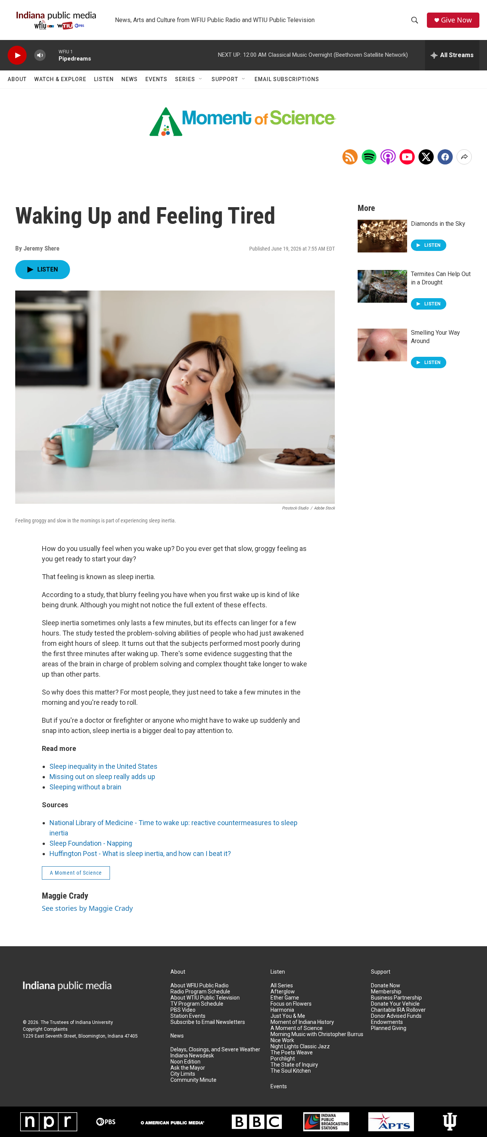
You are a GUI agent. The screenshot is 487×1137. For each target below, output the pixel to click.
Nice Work (282, 1040)
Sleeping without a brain (85, 787)
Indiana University (94, 1022)
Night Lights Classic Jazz (300, 1046)
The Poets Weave (292, 1053)
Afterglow (283, 992)
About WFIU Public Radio (199, 985)
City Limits (182, 1074)
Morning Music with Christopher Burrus (317, 1034)
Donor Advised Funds (396, 1016)
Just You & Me (288, 1016)
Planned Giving (388, 1028)
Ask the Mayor (187, 1068)
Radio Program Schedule (200, 992)
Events (156, 79)
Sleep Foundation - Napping (90, 843)
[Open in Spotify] (369, 156)
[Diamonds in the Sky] (382, 236)
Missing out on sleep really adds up (102, 777)
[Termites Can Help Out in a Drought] (382, 286)
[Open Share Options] (464, 156)
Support (225, 79)
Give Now (456, 20)
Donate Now (385, 985)
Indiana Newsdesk (192, 1056)
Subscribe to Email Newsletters (207, 1022)
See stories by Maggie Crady (87, 908)
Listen (104, 79)
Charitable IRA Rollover (398, 1010)
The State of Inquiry (294, 1065)
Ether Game (285, 998)
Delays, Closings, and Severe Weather (215, 1049)
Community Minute (193, 1080)
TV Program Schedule (196, 1004)
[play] (17, 55)
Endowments (387, 1022)
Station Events (187, 1016)
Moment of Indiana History (302, 1022)
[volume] (39, 55)
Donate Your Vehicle (395, 1004)
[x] (426, 156)
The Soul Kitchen (291, 1071)
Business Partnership (396, 998)
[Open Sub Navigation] (201, 79)
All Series (282, 985)
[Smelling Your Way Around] (382, 345)
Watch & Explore (60, 79)
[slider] (52, 55)
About (17, 79)
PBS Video (183, 1010)
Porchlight (283, 1059)
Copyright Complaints (45, 1029)
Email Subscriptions (287, 79)
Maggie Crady (65, 896)
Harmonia (282, 1010)
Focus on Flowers (291, 1004)
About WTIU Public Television (205, 998)
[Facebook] (445, 156)
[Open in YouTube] (407, 156)
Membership (386, 992)
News (129, 79)
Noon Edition (185, 1062)
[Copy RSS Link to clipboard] (350, 156)
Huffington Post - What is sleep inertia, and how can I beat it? (140, 854)
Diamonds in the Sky (438, 223)
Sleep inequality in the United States (103, 766)
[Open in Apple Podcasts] (388, 156)
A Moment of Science (76, 873)
